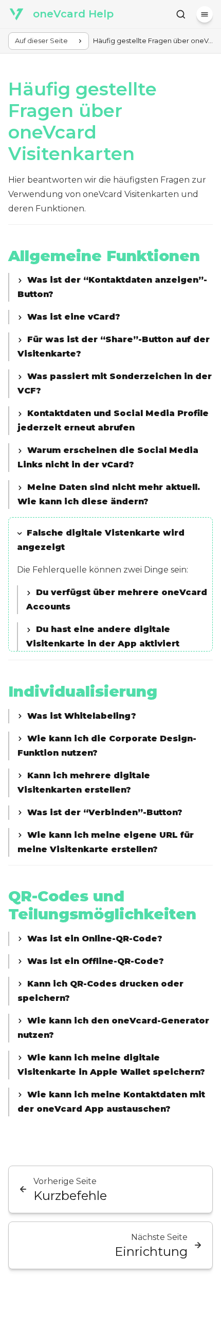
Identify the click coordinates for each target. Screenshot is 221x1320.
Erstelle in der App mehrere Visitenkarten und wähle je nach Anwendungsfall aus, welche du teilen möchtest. (113, 784)
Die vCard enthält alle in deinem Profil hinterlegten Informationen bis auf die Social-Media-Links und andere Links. (110, 318)
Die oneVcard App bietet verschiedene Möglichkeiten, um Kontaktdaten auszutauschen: (113, 1103)
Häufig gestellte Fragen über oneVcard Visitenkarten (82, 121)
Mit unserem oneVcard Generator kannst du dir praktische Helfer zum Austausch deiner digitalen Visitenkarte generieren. (113, 1029)
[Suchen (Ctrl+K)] (181, 14)
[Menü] (204, 14)
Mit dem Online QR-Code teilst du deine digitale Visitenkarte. (99, 940)
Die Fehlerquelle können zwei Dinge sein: (114, 590)
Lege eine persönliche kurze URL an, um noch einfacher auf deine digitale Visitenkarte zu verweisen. (112, 843)
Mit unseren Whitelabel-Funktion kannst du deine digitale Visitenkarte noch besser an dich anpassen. (112, 717)
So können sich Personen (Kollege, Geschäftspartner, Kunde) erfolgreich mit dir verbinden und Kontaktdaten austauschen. (109, 813)
